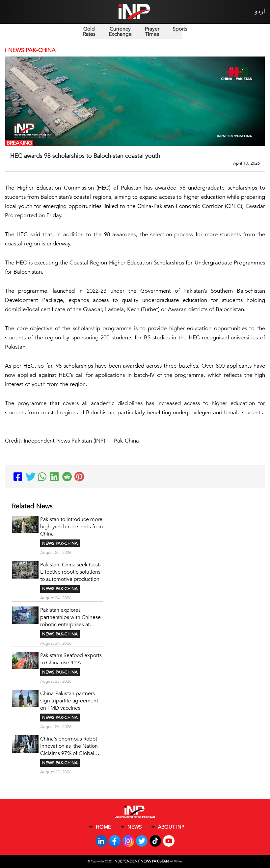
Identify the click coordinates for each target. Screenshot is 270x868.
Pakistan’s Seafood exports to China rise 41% (71, 659)
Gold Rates (89, 31)
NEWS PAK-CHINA (60, 543)
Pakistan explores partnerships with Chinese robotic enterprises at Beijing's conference (70, 617)
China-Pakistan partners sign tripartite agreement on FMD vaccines (69, 701)
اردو (260, 11)
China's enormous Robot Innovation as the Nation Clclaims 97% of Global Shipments (69, 746)
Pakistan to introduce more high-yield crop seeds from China (71, 526)
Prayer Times (152, 31)
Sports (180, 29)
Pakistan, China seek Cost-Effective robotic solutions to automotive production (70, 572)
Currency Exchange (120, 31)
